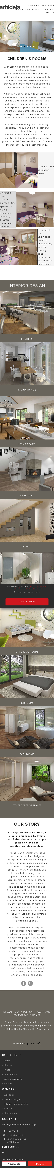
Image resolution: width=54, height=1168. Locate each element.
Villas (7, 1070)
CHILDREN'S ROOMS (27, 651)
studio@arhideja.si (17, 1135)
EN (53, 13)
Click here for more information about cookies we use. (29, 587)
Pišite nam (41, 1164)
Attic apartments (13, 1079)
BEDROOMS (27, 702)
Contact (8, 1109)
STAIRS (27, 546)
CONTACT (49, 9)
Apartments (10, 1074)
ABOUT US (40, 9)
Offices (8, 1083)
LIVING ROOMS (27, 444)
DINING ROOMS (27, 390)
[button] (3, 40)
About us (9, 1095)
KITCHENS (27, 338)
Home (7, 1061)
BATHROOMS (27, 754)
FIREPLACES (27, 495)
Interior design (12, 1099)
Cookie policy (11, 1113)
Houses (8, 1065)
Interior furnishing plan (16, 1104)
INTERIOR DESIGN (36, 6)
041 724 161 (33, 1043)
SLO (48, 13)
